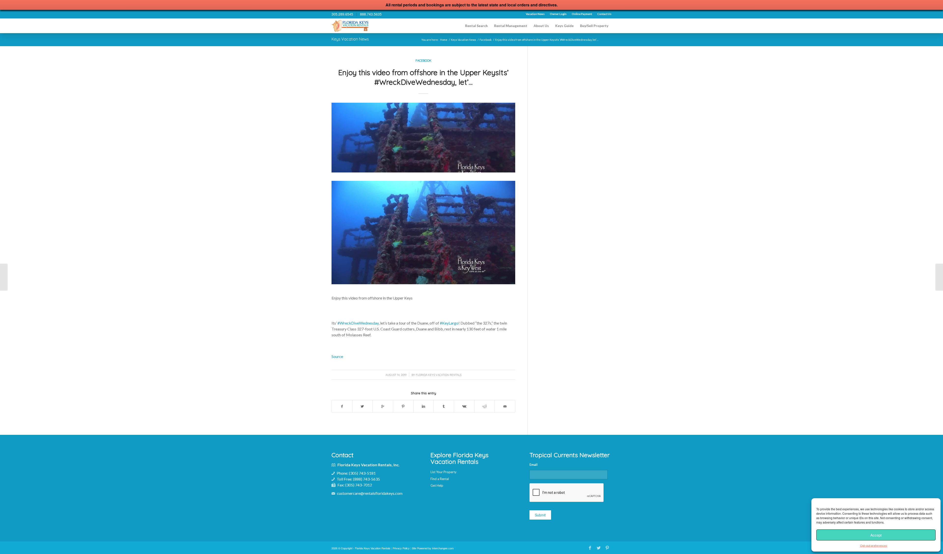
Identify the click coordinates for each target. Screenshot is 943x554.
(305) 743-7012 (358, 485)
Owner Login (558, 13)
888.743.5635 (371, 14)
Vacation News (535, 13)
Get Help (436, 485)
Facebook (486, 39)
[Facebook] (590, 547)
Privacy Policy (401, 548)
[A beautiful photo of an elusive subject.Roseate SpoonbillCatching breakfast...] (4, 277)
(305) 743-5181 (362, 473)
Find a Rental (439, 479)
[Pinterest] (607, 547)
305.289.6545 (342, 14)
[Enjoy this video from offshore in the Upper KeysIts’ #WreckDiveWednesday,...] (939, 277)
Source (337, 356)
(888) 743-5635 (366, 479)
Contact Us (604, 13)
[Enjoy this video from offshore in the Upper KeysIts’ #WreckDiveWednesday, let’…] (423, 137)
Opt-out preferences (873, 545)
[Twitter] (598, 547)
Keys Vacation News (350, 39)
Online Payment (582, 13)
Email (533, 465)
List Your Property (443, 472)
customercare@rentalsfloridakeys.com (369, 493)
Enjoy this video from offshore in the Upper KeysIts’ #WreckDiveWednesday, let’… (423, 77)
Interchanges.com (443, 548)
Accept (876, 535)
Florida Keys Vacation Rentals (438, 375)
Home (443, 39)
